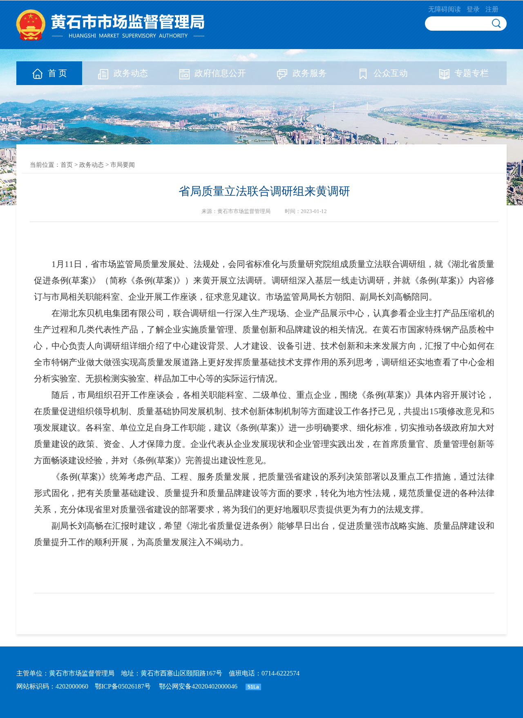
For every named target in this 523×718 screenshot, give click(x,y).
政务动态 (131, 73)
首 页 (57, 73)
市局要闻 (122, 165)
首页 (66, 165)
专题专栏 (471, 73)
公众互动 (390, 73)
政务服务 (310, 73)
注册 (491, 9)
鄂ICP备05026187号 (123, 686)
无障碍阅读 (444, 9)
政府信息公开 (220, 73)
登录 (473, 9)
